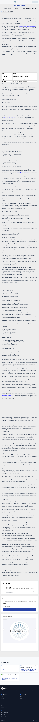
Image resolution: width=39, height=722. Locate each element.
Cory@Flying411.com (5, 714)
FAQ (21, 698)
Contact (37, 720)
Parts (2, 701)
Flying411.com (4, 716)
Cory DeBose (9, 587)
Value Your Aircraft (4, 707)
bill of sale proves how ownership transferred (10, 117)
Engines (2, 700)
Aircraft (2, 698)
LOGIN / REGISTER (35, 1)
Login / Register (22, 703)
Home (2, 696)
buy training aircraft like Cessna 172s (23, 172)
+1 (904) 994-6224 (5, 712)
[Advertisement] (19, 64)
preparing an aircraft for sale (8, 468)
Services (2, 703)
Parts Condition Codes (23, 700)
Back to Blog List (5, 15)
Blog (2, 705)
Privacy (31, 720)
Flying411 (30, 515)
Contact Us (22, 696)
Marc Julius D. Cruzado (10, 591)
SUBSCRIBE (19, 609)
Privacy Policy (22, 701)
